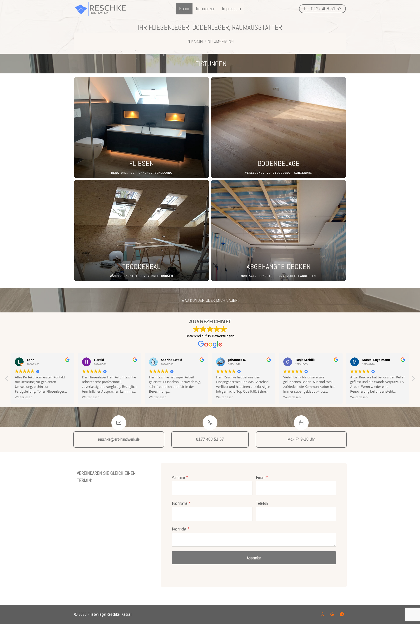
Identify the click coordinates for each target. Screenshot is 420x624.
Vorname (180, 477)
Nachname (181, 503)
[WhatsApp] (322, 614)
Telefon (262, 503)
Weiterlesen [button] (57, 397)
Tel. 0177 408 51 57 (322, 9)
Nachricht (180, 529)
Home (184, 9)
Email (262, 477)
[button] (413, 379)
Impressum (231, 9)
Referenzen (205, 9)
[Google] (332, 614)
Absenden (254, 558)
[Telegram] (342, 614)
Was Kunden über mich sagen (209, 300)
